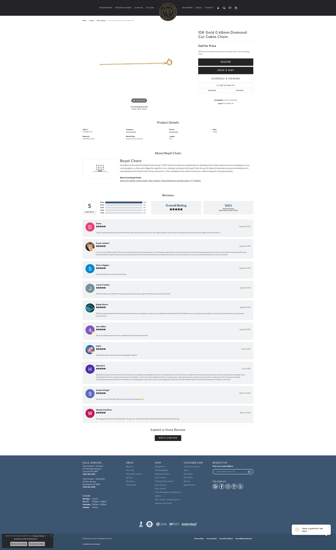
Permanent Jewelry (134, 474)
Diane (98, 224)
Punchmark (96, 544)
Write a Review (168, 438)
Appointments (189, 485)
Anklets (197, 181)
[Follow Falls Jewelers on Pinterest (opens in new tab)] (234, 486)
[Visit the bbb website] (141, 524)
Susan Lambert (102, 243)
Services (129, 478)
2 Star (102, 210)
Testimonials (131, 485)
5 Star (102, 202)
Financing (130, 470)
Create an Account (191, 467)
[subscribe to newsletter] (249, 471)
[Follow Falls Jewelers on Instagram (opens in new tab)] (227, 486)
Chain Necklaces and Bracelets (175, 181)
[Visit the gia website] (161, 524)
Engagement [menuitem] (160, 467)
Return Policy (199, 539)
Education (130, 481)
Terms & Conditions (226, 539)
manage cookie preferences (25, 539)
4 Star (102, 205)
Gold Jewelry (142, 181)
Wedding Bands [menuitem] (161, 470)
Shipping (212, 90)
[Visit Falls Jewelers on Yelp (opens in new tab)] (240, 486)
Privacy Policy (212, 539)
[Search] (224, 8)
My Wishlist (188, 478)
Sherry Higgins (102, 265)
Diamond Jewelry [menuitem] (162, 474)
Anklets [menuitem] (158, 496)
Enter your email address (223, 466)
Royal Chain (173, 132)
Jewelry (138, 8)
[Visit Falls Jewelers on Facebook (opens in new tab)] (221, 486)
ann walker (101, 327)
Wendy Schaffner (104, 410)
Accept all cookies (36, 544)
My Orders (188, 474)
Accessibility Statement (243, 539)
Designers (187, 8)
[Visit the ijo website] (174, 524)
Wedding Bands (123, 8)
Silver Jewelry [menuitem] (160, 489)
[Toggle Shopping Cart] (236, 8)
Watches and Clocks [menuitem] (163, 503)
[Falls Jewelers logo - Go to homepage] (168, 12)
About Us (129, 467)
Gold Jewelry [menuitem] (160, 478)
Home (84, 20)
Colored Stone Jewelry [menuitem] (164, 481)
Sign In (186, 470)
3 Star (102, 207)
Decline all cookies (18, 544)
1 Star (102, 213)
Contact (209, 8)
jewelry (91, 20)
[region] (139, 64)
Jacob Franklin (103, 285)
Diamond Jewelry (127, 181)
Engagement (105, 8)
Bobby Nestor (102, 305)
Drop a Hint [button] (225, 70)
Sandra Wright (102, 390)
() (144, 202)
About (198, 8)
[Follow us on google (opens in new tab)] (215, 486)
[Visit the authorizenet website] (149, 524)
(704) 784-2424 (139, 109)
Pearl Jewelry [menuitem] (160, 485)
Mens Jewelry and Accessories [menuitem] (167, 500)
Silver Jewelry (101, 20)
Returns (240, 90)
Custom (150, 8)
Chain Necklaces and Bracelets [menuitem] (168, 492)
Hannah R (100, 366)
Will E (98, 346)
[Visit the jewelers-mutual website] (189, 524)
